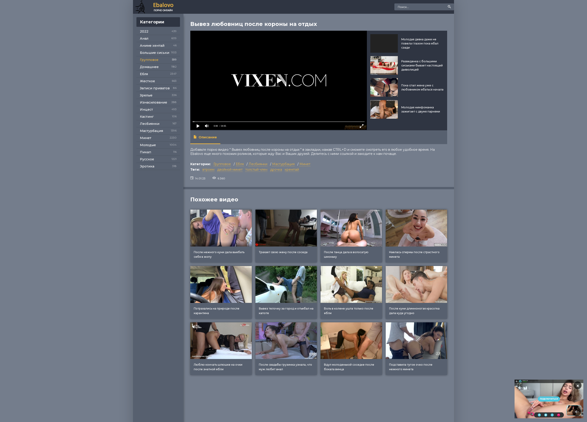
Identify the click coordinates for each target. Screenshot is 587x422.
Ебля (144, 74)
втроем (208, 169)
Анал (144, 38)
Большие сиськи (154, 53)
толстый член (256, 169)
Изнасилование (153, 102)
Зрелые (146, 95)
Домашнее (149, 67)
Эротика (147, 166)
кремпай (292, 169)
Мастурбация (151, 131)
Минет (145, 138)
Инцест (146, 109)
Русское (147, 159)
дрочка (276, 169)
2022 (144, 31)
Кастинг (147, 117)
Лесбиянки (149, 124)
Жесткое (147, 81)
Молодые (148, 145)
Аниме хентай (152, 46)
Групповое (149, 60)
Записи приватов (155, 88)
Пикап (145, 152)
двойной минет (230, 169)
